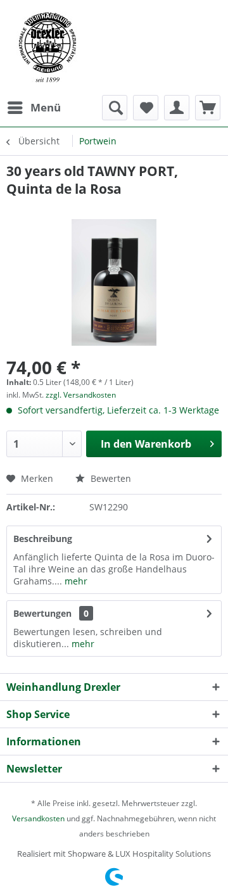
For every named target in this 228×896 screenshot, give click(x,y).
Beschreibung (42, 539)
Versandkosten (38, 818)
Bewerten (109, 478)
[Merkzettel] (145, 107)
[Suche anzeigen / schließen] (114, 107)
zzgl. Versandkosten (81, 394)
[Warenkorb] (207, 107)
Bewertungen (42, 613)
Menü (45, 107)
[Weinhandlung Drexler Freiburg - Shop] (114, 47)
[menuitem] (33, 107)
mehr (74, 581)
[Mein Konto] (176, 107)
